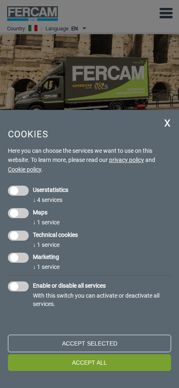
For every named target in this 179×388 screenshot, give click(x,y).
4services (47, 199)
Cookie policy (24, 169)
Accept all (89, 362)
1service (46, 222)
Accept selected (89, 343)
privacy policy (126, 160)
